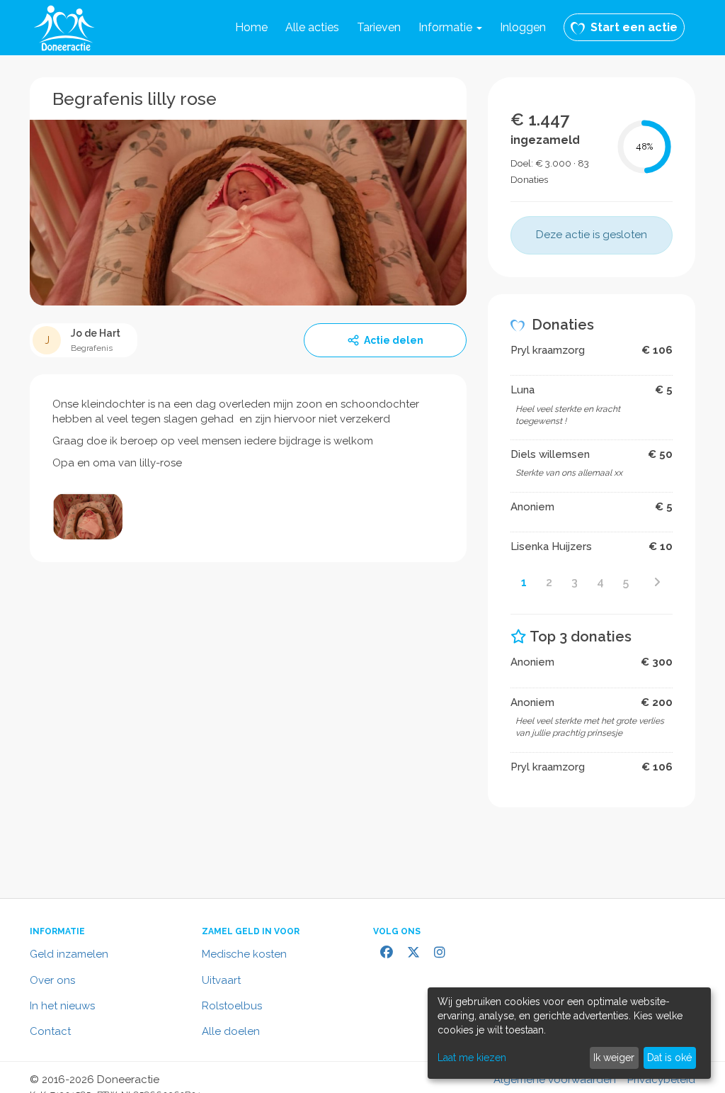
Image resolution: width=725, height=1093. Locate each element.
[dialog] (569, 1033)
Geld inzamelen (69, 954)
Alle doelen (231, 1031)
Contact (50, 1031)
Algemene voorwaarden (554, 1079)
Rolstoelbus (232, 1005)
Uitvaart (221, 980)
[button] (450, 27)
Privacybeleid (661, 1079)
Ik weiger (613, 1057)
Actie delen (393, 340)
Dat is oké (669, 1057)
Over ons (52, 980)
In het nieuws (62, 1005)
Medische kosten (244, 954)
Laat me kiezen (472, 1057)
